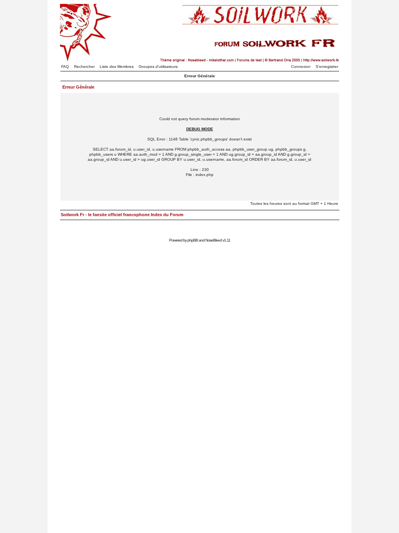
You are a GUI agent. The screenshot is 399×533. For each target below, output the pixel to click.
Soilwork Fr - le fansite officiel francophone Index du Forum (122, 214)
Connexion (301, 66)
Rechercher (84, 66)
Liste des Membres (117, 66)
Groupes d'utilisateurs (158, 66)
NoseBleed (213, 240)
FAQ (65, 66)
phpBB (192, 240)
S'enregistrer (327, 66)
